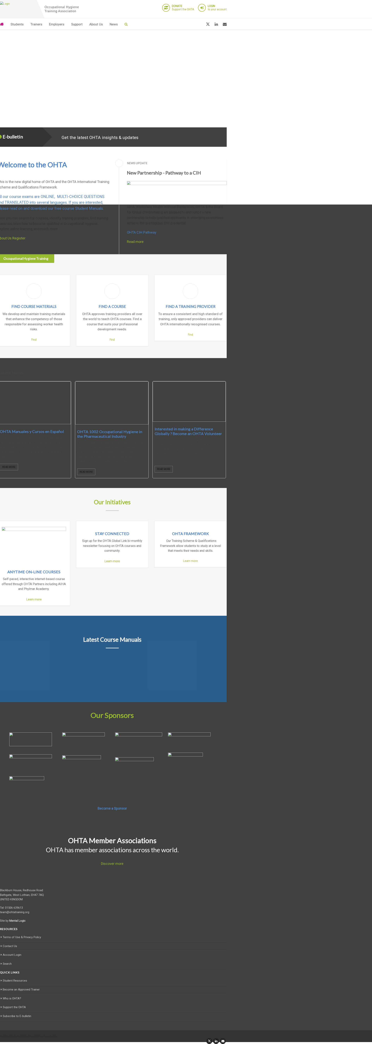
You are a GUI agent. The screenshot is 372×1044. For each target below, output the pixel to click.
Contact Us (10, 946)
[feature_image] (111, 402)
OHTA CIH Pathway (141, 232)
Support (77, 24)
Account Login (12, 955)
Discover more (112, 864)
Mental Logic (17, 920)
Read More (86, 472)
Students (17, 24)
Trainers (36, 24)
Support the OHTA (183, 7)
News (114, 24)
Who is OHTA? (12, 998)
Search (7, 963)
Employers (56, 24)
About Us (96, 24)
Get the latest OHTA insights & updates (100, 137)
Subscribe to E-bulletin (17, 1016)
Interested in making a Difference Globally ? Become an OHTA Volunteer (188, 431)
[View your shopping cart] (198, 24)
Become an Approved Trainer (21, 989)
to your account (217, 7)
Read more (135, 242)
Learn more (34, 599)
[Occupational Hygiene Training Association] (17, 4)
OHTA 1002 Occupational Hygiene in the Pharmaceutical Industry (109, 434)
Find (34, 339)
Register (18, 238)
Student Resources (15, 980)
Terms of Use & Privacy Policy (22, 937)
